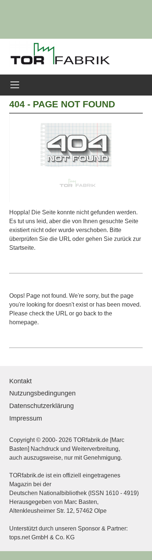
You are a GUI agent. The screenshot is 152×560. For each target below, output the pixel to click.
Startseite (21, 248)
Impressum (25, 418)
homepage (23, 322)
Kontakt (20, 381)
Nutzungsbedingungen (42, 393)
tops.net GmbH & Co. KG (42, 537)
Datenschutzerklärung (41, 405)
